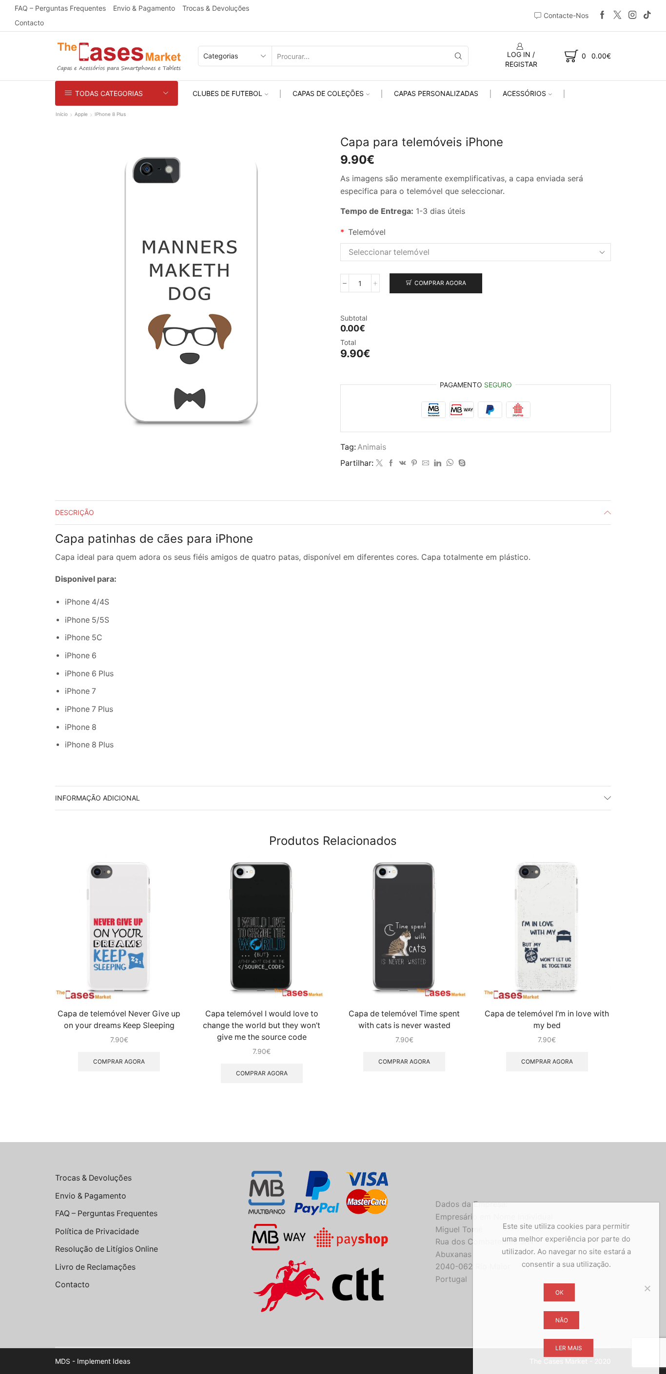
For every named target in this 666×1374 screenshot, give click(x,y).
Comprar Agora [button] (119, 1061)
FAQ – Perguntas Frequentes (60, 8)
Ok (559, 1292)
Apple (81, 114)
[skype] (461, 463)
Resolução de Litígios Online (106, 1249)
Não (561, 1320)
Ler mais (568, 1348)
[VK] (403, 463)
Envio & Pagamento (144, 8)
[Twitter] (617, 15)
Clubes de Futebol (227, 93)
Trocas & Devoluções (215, 8)
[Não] (647, 1288)
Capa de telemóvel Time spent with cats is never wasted (404, 1019)
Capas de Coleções (328, 93)
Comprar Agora (440, 282)
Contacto (29, 23)
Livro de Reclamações (95, 1267)
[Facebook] (602, 15)
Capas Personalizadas (436, 93)
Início (62, 114)
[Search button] (458, 56)
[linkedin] (437, 463)
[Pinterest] (414, 463)
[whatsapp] (450, 463)
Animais (371, 447)
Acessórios (524, 93)
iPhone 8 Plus (110, 114)
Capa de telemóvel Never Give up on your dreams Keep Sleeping (119, 1019)
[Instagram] (632, 15)
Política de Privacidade (97, 1231)
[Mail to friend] (425, 463)
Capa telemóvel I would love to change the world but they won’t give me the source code (261, 1025)
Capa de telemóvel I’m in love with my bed (547, 1019)
